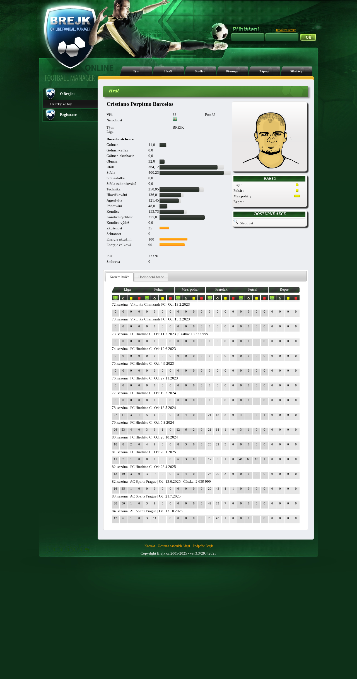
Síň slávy (296, 71)
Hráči (168, 71)
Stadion (200, 71)
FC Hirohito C (141, 334)
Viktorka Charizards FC (148, 304)
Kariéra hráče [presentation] (119, 277)
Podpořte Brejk (203, 546)
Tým (136, 71)
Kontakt (149, 546)
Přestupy (232, 71)
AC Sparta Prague (143, 481)
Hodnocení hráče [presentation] (151, 277)
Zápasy (264, 71)
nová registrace (286, 30)
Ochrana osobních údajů (174, 546)
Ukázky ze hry (61, 104)
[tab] (120, 277)
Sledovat (246, 223)
